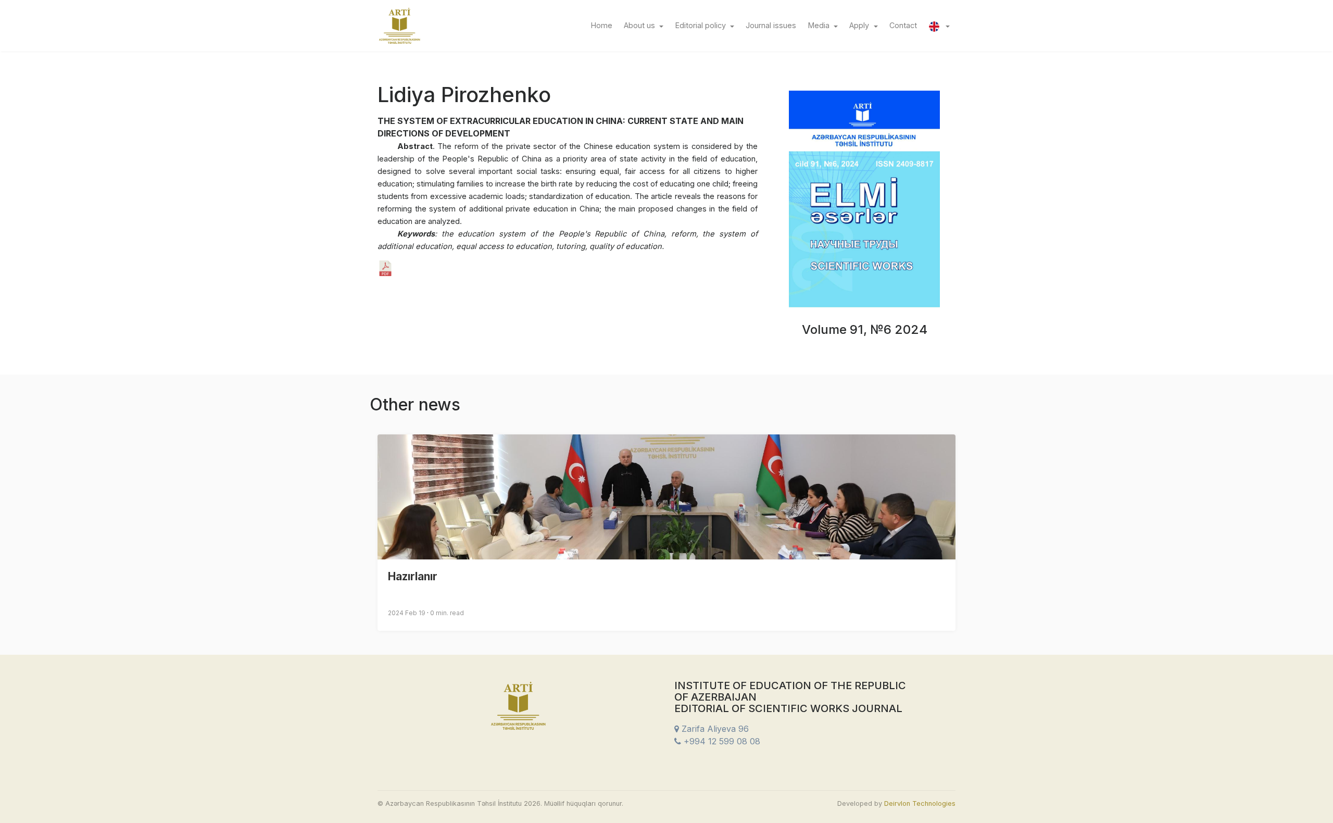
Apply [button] (860, 25)
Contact (906, 25)
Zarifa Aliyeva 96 (714, 729)
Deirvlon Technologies (919, 803)
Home (604, 25)
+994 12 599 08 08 (720, 741)
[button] (939, 25)
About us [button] (640, 25)
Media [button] (820, 25)
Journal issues (774, 25)
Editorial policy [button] (701, 25)
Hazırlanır (412, 576)
